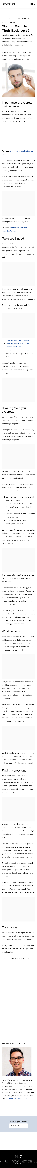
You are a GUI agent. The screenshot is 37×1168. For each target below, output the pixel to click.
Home (4, 19)
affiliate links (7, 45)
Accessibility (19, 1163)
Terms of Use (21, 1162)
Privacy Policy (4, 1162)
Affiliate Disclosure (31, 1162)
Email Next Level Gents (18, 1126)
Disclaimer (12, 1162)
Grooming (12, 19)
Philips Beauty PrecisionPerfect (18, 350)
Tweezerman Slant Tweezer (17, 340)
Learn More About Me (18, 1098)
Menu (32, 4)
